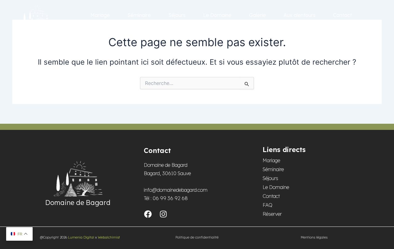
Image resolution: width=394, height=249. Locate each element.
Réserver (272, 214)
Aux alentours (299, 15)
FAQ (267, 205)
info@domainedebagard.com (175, 190)
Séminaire (139, 15)
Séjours (177, 15)
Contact (342, 15)
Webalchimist (109, 237)
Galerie (257, 15)
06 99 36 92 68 (170, 198)
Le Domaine (217, 15)
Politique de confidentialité (197, 237)
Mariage (100, 15)
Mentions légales (314, 237)
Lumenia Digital (81, 237)
